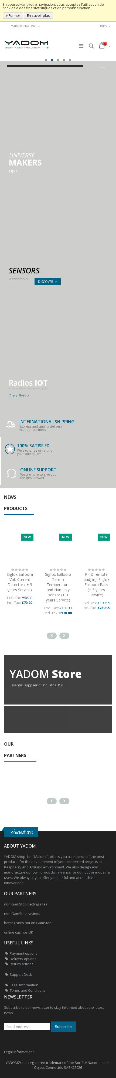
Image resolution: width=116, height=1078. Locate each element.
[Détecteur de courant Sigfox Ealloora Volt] (19, 547)
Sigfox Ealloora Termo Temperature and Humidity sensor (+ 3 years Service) (58, 587)
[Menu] (81, 45)
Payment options (23, 953)
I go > (13, 171)
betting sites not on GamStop (28, 922)
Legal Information (24, 985)
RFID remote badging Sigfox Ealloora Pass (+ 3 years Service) (96, 584)
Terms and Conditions (28, 990)
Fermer (14, 15)
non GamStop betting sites (25, 904)
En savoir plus (38, 15)
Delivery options (23, 958)
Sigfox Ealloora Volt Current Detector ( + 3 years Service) (20, 582)
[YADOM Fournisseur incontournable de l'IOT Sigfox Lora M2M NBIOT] (27, 43)
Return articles (21, 963)
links (102, 26)
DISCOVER (46, 281)
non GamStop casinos (22, 913)
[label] (58, 547)
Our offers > (19, 395)
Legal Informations (19, 1051)
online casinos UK (18, 932)
